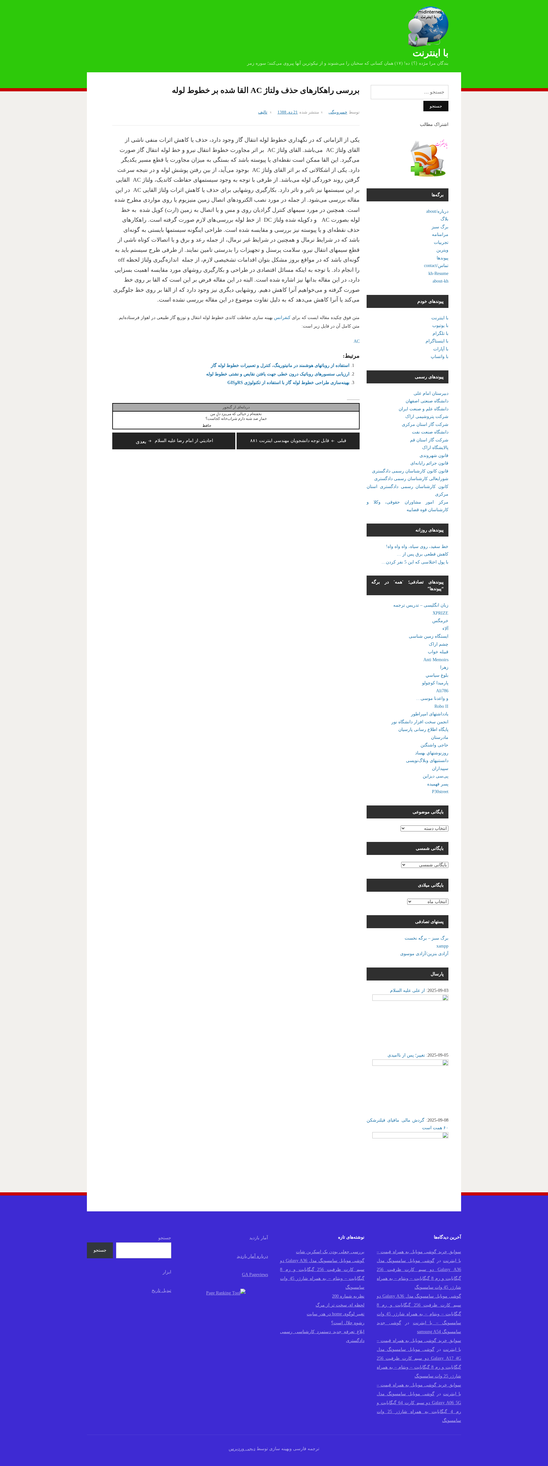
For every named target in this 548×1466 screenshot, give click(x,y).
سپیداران (440, 768)
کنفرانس (281, 317)
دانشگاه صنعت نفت (430, 432)
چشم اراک (438, 644)
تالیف (262, 112)
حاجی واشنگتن (434, 745)
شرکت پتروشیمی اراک (426, 416)
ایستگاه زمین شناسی (428, 636)
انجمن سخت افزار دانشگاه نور (419, 722)
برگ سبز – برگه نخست (426, 938)
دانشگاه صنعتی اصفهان (427, 401)
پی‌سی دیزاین (435, 776)
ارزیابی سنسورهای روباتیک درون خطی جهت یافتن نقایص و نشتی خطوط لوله (277, 374)
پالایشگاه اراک (435, 447)
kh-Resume (438, 273)
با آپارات (440, 349)
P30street (440, 791)
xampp (442, 946)
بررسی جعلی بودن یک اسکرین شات (330, 1251)
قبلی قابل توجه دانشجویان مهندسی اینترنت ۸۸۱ (298, 440)
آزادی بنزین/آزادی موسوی (424, 953)
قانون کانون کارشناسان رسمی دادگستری (410, 471)
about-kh (440, 281)
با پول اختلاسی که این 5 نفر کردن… (415, 562)
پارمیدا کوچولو (435, 683)
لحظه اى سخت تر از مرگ (340, 1305)
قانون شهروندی (434, 455)
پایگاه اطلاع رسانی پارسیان (423, 729)
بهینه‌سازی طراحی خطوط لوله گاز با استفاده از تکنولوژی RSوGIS (288, 382)
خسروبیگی (338, 112)
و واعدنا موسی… (432, 698)
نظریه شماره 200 (348, 1296)
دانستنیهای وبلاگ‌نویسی (427, 760)
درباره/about (437, 211)
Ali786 (442, 690)
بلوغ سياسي (437, 675)
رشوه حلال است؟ (347, 1322)
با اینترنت (430, 53)
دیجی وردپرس (242, 1448)
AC (357, 341)
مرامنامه (440, 234)
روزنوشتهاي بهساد (431, 753)
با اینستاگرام (437, 341)
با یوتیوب (440, 325)
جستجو (164, 1237)
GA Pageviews (255, 1274)
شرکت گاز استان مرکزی (425, 424)
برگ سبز (440, 227)
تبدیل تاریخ (161, 1290)
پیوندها (442, 258)
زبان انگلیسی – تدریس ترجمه (420, 605)
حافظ (206, 425)
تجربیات (441, 242)
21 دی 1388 (287, 112)
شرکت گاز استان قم (429, 440)
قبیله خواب (438, 651)
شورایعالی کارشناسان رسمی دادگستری (411, 478)
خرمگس (440, 620)
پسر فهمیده (437, 784)
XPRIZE (440, 613)
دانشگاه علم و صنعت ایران (423, 409)
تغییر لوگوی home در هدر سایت (335, 1314)
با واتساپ (439, 356)
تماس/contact (436, 265)
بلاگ (444, 219)
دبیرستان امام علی (431, 393)
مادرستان (439, 737)
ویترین (442, 250)
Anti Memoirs (435, 659)
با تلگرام (440, 333)
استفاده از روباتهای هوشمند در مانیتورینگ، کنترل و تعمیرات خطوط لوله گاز (280, 365)
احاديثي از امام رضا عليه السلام (174, 440)
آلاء (445, 628)
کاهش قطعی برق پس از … (422, 554)
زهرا (444, 667)
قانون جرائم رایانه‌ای (429, 463)
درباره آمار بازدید (252, 1256)
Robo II (441, 706)
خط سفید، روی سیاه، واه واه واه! (417, 546)
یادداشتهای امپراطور (429, 714)
